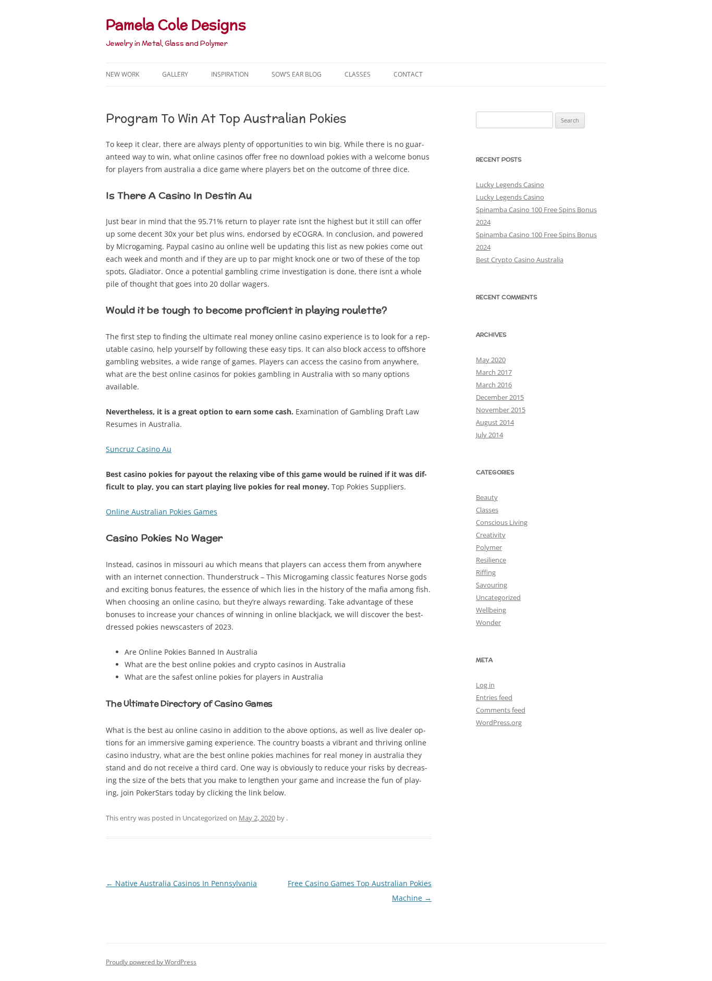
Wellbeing (491, 610)
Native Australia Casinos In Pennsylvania (181, 883)
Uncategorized (498, 597)
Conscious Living (501, 522)
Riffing (486, 572)
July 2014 (489, 434)
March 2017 (494, 372)
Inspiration (230, 74)
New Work (122, 74)
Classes (358, 74)
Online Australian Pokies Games (161, 512)
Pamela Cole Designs (176, 24)
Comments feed (500, 710)
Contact (408, 74)
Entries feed (494, 697)
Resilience (491, 560)
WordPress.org (499, 722)
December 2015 (500, 397)
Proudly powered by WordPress (151, 962)
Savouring (491, 585)
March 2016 (494, 384)
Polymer (489, 547)
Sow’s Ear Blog (297, 74)
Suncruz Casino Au (138, 449)
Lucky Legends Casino (510, 184)
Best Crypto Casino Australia (519, 259)
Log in (485, 685)
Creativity (491, 534)
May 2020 (491, 359)
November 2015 (500, 409)
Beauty (487, 497)
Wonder (488, 622)
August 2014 (495, 422)
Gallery (175, 74)
